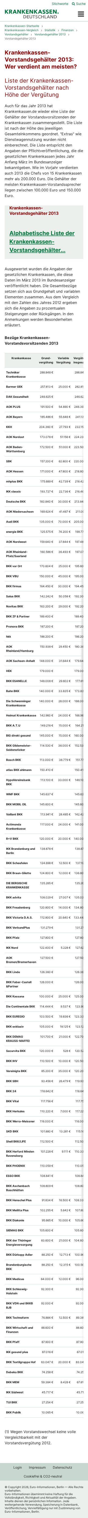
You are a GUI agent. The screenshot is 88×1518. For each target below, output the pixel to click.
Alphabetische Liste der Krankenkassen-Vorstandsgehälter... (42, 241)
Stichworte (60, 4)
